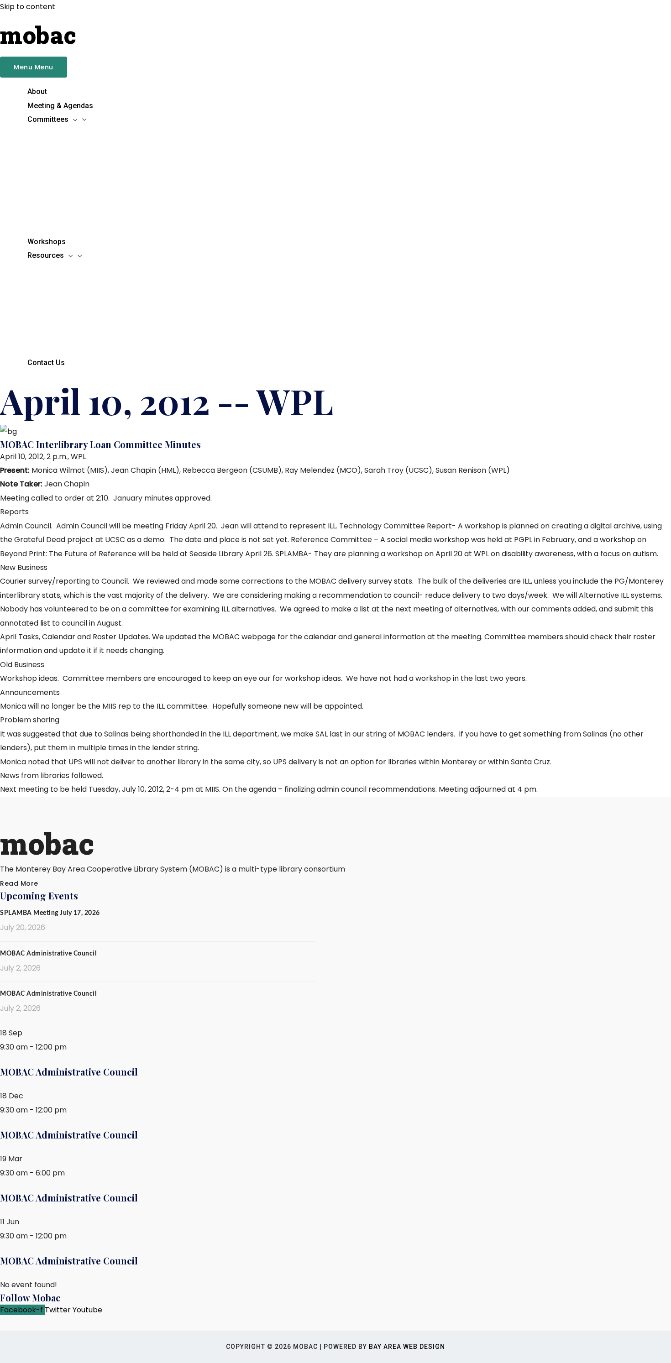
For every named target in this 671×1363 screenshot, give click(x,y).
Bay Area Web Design (407, 1346)
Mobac (38, 34)
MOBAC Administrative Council (48, 953)
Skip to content (27, 6)
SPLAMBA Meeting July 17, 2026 (50, 913)
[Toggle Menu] (292, 134)
